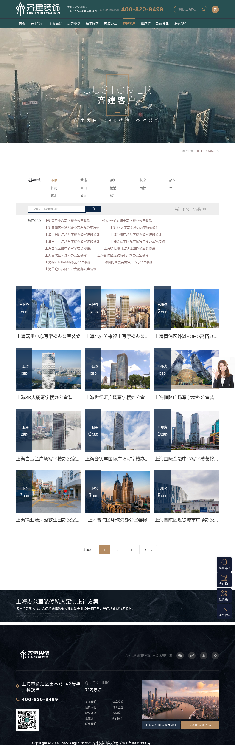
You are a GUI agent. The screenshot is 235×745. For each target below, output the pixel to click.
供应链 (146, 23)
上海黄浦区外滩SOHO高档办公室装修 (72, 227)
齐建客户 (129, 23)
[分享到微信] (180, 655)
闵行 (143, 188)
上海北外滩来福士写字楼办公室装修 (126, 221)
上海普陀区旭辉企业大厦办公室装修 (70, 269)
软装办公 (110, 23)
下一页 (148, 550)
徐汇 (113, 180)
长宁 (143, 180)
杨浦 (113, 188)
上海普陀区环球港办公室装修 (66, 255)
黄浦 (83, 180)
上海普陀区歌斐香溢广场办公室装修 (127, 262)
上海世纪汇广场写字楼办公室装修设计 (72, 234)
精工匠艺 (92, 23)
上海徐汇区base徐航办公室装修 (68, 262)
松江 (113, 196)
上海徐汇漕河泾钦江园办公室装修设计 (131, 248)
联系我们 (180, 23)
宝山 (172, 188)
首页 (22, 23)
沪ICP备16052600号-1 (137, 743)
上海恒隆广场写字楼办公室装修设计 (136, 234)
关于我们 (37, 23)
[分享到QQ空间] (215, 655)
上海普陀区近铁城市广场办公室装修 (123, 255)
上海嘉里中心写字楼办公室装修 (67, 221)
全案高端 (55, 23)
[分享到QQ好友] (203, 655)
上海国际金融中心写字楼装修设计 (69, 248)
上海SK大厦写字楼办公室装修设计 (134, 227)
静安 (172, 180)
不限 (54, 180)
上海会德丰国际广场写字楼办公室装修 (137, 241)
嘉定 (54, 196)
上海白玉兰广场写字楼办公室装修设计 (72, 241)
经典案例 (73, 23)
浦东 (83, 196)
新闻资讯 (162, 23)
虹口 (83, 188)
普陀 (54, 188)
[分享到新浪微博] (192, 655)
